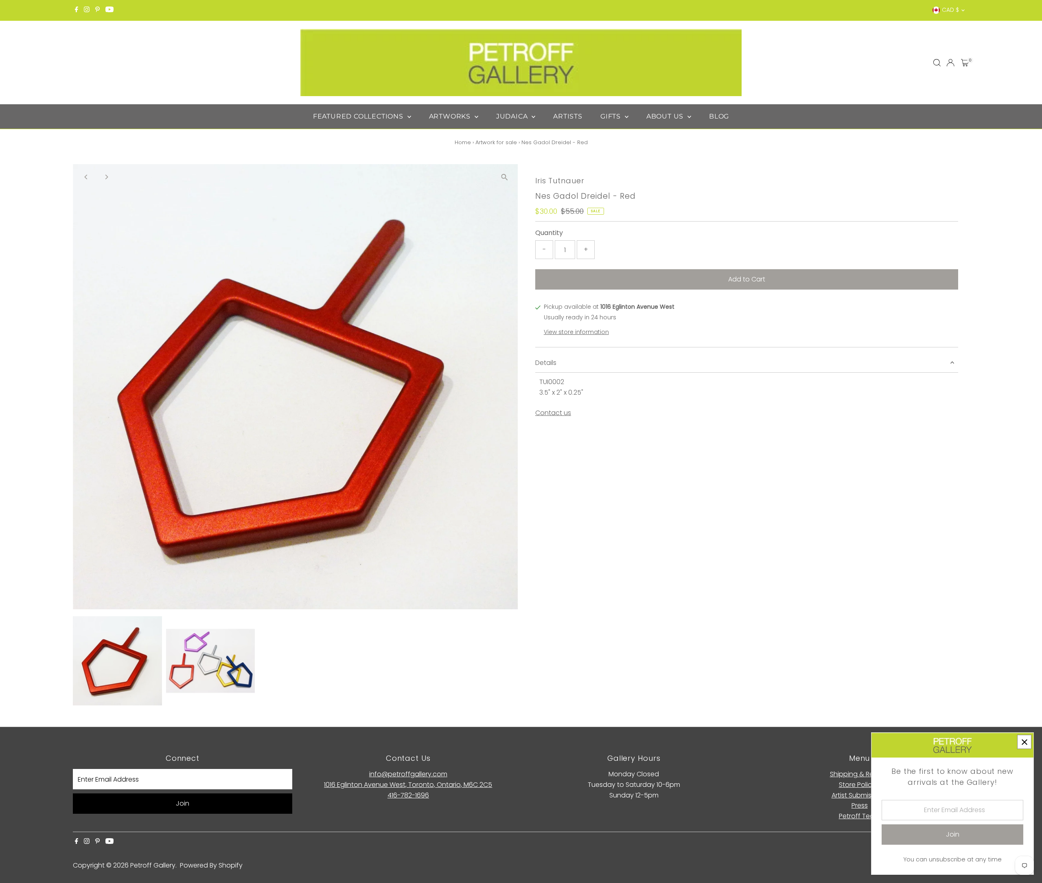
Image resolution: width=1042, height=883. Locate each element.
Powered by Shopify (211, 865)
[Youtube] (109, 10)
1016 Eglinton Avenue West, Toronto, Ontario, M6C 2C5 (408, 784)
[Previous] (86, 177)
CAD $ (950, 10)
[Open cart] (965, 62)
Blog (719, 116)
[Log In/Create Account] (950, 62)
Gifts (611, 116)
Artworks (451, 116)
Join (182, 803)
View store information (576, 332)
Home (463, 142)
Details (545, 362)
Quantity (549, 232)
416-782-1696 (408, 795)
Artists (567, 116)
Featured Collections (359, 116)
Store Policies (859, 784)
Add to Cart (746, 279)
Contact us (553, 413)
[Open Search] (937, 62)
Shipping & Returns (859, 774)
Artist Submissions (860, 795)
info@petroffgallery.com (408, 774)
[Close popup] (1024, 742)
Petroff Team (859, 816)
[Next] (106, 177)
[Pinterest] (97, 10)
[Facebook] (76, 10)
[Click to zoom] (504, 177)
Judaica (513, 116)
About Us (665, 116)
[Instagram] (87, 10)
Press (860, 805)
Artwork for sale (496, 142)
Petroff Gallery (152, 865)
